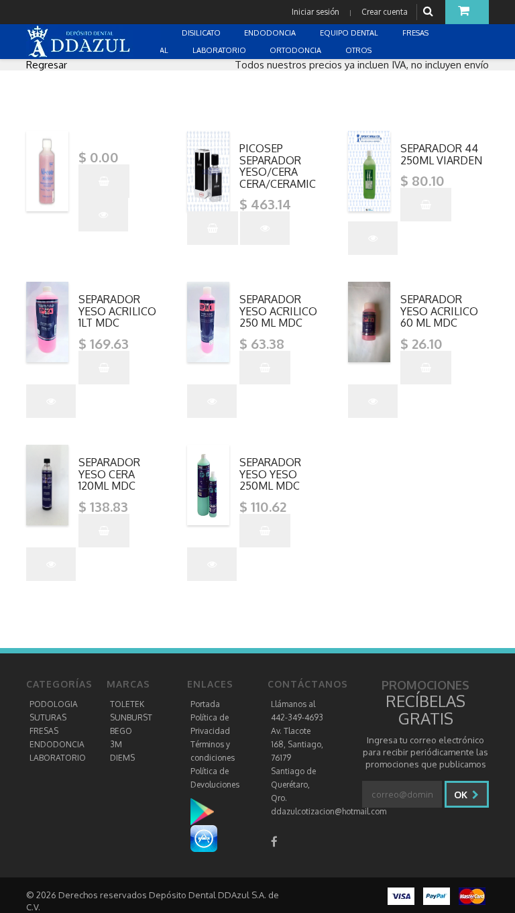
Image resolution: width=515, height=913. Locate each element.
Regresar (46, 64)
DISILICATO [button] (202, 33)
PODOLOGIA (54, 704)
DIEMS (122, 758)
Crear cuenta (384, 12)
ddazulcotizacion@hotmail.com (328, 811)
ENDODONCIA (57, 744)
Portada (205, 704)
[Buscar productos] (429, 11)
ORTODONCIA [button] (296, 50)
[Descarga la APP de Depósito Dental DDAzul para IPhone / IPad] (203, 838)
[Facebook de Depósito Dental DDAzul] (274, 842)
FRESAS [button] (416, 33)
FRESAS (44, 731)
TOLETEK (127, 704)
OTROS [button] (359, 50)
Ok (462, 794)
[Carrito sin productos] (467, 12)
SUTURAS (48, 717)
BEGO (121, 731)
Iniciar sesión (315, 12)
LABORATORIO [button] (220, 50)
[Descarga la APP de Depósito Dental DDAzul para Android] (208, 811)
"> (123, 136)
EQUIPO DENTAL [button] (350, 33)
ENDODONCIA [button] (271, 33)
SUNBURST (131, 717)
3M (116, 744)
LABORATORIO (58, 758)
